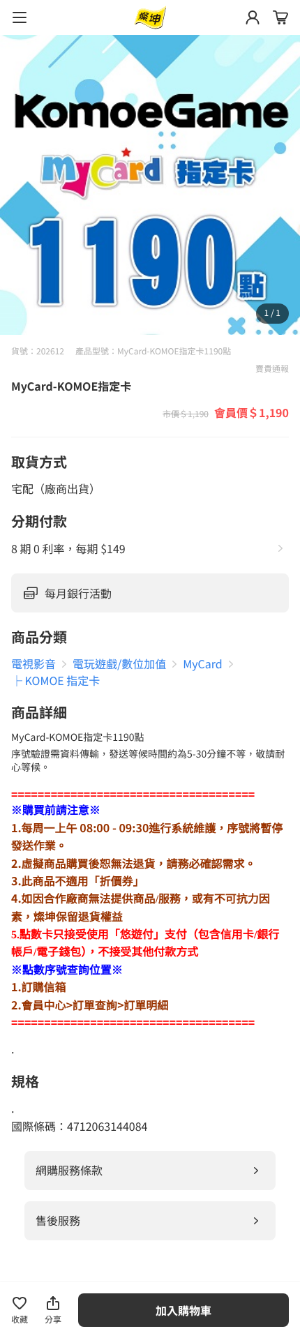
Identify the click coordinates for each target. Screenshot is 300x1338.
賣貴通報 (272, 369)
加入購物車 (183, 1310)
